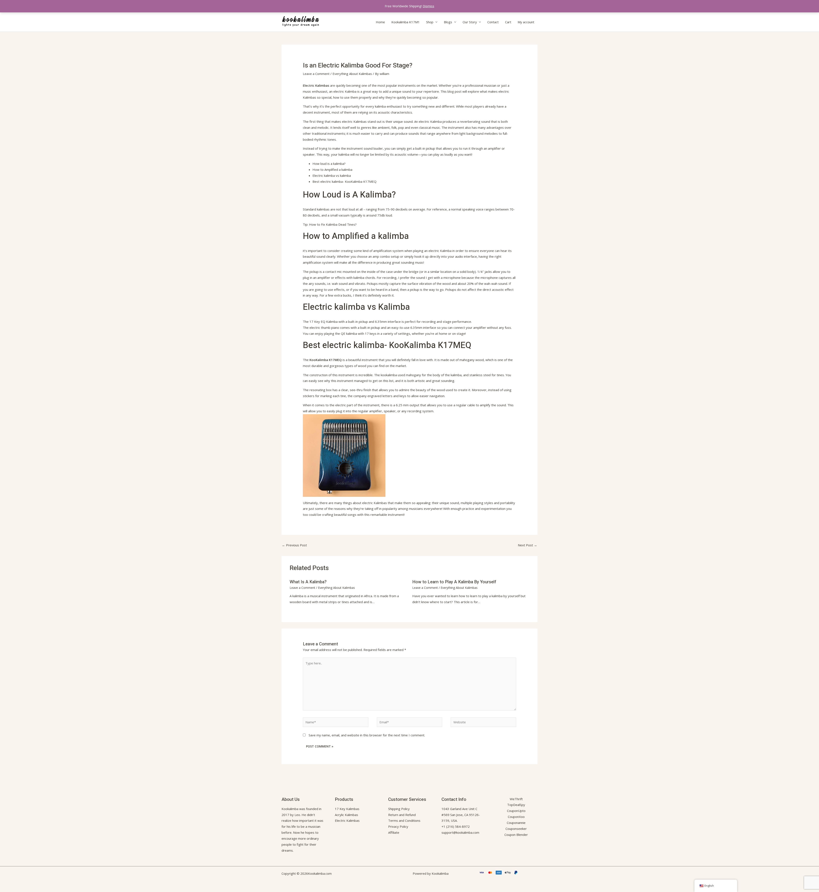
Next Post (527, 545)
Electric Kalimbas (316, 85)
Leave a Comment (316, 74)
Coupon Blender (516, 834)
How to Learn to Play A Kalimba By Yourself (454, 582)
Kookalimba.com (320, 873)
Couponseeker (516, 828)
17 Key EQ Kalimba (323, 321)
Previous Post (294, 545)
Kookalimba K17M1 (405, 22)
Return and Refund (402, 815)
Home (380, 22)
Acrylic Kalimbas (346, 815)
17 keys (370, 333)
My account (526, 22)
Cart (508, 22)
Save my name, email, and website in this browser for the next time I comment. (367, 735)
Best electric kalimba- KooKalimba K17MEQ (344, 181)
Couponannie (516, 822)
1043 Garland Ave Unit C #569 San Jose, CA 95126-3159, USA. (460, 815)
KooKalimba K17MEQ (325, 360)
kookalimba (389, 375)
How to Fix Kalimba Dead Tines (332, 224)
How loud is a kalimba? (329, 163)
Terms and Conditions (404, 820)
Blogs (448, 22)
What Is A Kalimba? (308, 582)
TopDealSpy (516, 805)
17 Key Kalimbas (347, 809)
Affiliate (393, 832)
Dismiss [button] (428, 6)
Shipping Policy (399, 809)
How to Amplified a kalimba (332, 169)
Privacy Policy (398, 826)
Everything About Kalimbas (352, 74)
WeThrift (516, 799)
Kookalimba (290, 809)
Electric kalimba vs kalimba (331, 175)
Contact (493, 22)
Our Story (470, 22)
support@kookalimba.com (460, 832)
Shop (429, 22)
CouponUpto (516, 811)
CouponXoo (516, 816)
